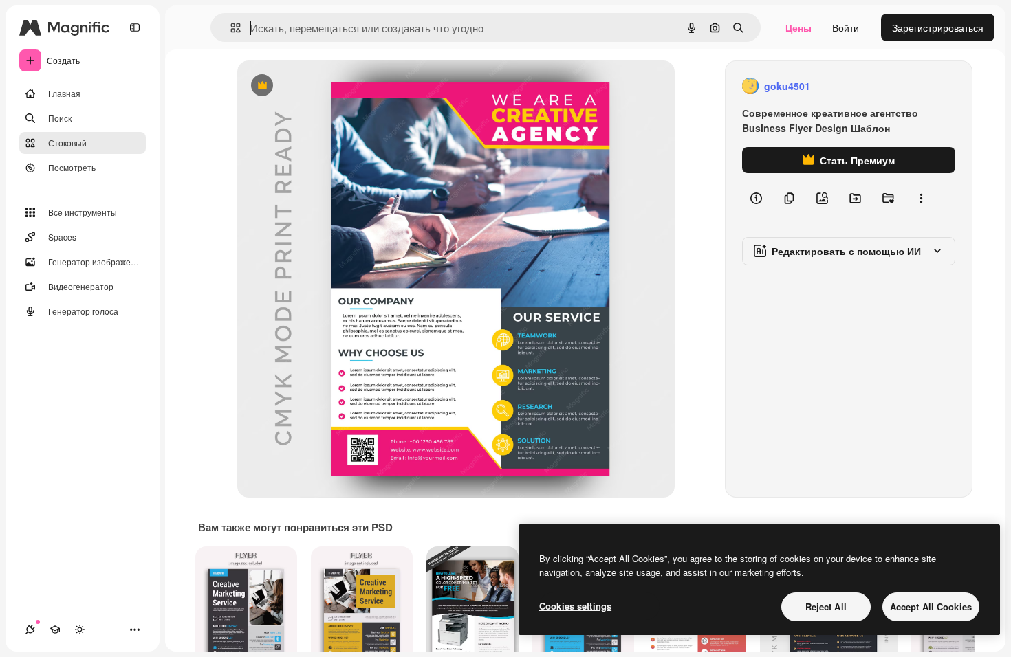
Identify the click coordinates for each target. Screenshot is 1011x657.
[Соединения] (30, 630)
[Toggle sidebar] (135, 27)
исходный (329, 86)
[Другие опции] (921, 198)
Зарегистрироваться (937, 27)
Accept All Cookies (931, 606)
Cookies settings (575, 605)
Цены (798, 27)
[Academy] (55, 630)
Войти (845, 27)
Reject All (826, 606)
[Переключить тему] (80, 630)
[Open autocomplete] (230, 28)
